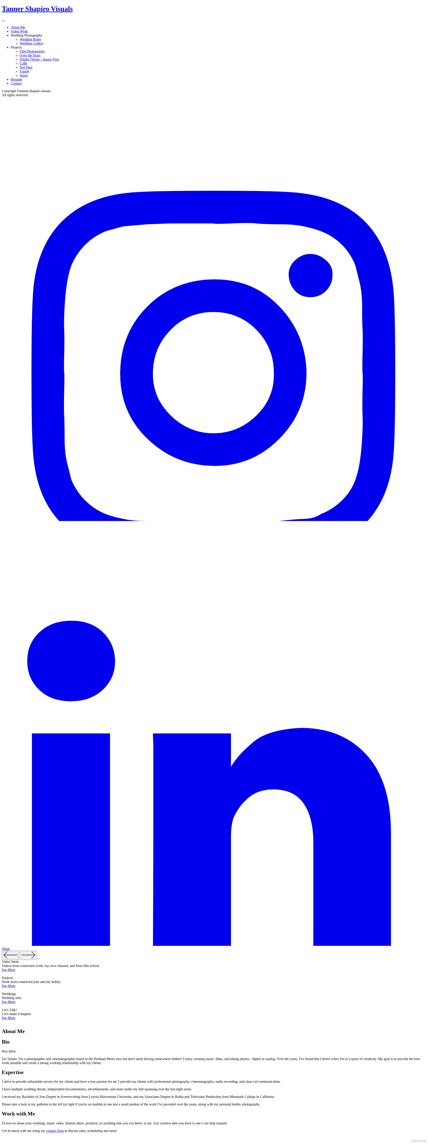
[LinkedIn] (214, 945)
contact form (55, 1131)
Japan (24, 75)
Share (6, 949)
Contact (16, 83)
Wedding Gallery (32, 43)
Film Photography (32, 51)
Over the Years (30, 55)
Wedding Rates (30, 39)
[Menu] (3, 21)
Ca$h (23, 63)
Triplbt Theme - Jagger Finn (39, 59)
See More (8, 970)
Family (24, 71)
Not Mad (26, 67)
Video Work (19, 31)
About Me (18, 27)
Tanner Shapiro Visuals (37, 9)
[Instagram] (214, 520)
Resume (16, 79)
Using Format (418, 1140)
